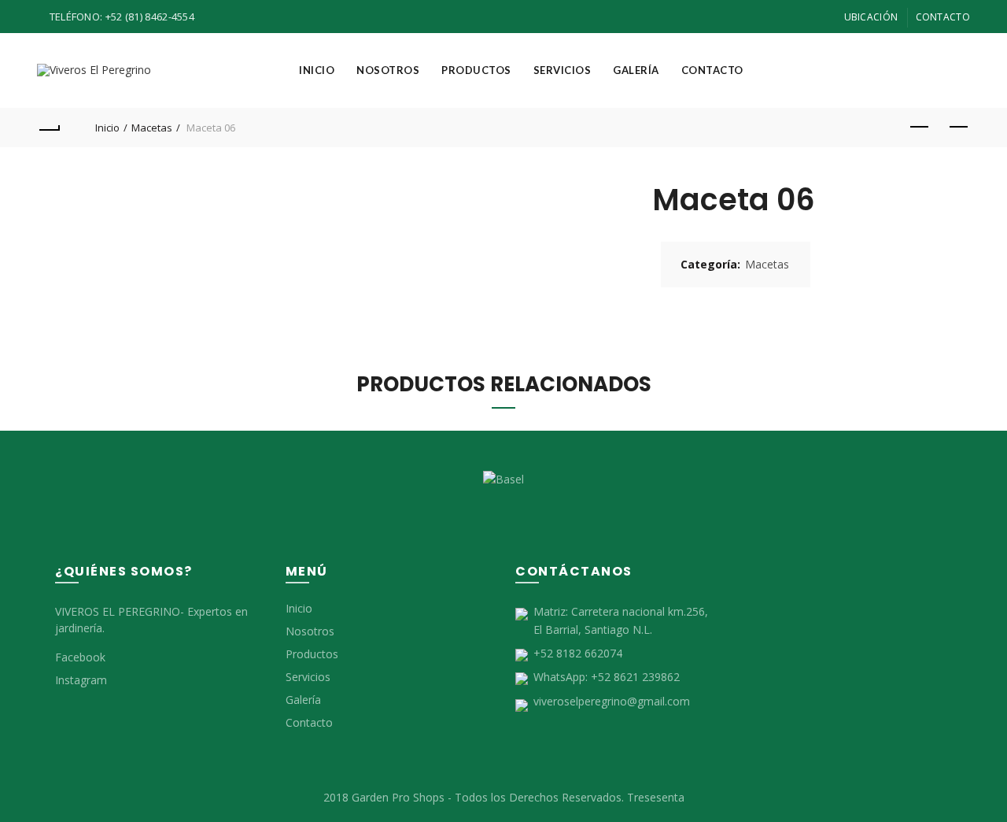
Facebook (80, 657)
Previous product (919, 127)
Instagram (81, 679)
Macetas (151, 127)
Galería (636, 70)
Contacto (943, 17)
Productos (476, 70)
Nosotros (387, 70)
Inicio (316, 70)
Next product (958, 127)
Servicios (562, 70)
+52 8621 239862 (635, 676)
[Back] (48, 127)
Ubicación (871, 17)
